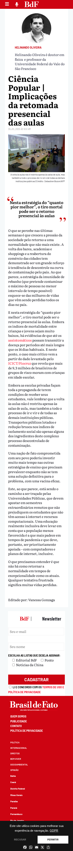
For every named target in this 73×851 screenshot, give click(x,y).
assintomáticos (20, 340)
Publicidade (18, 721)
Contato (16, 726)
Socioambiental (19, 764)
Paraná (13, 808)
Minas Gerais (16, 795)
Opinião (14, 770)
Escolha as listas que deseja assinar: (34, 655)
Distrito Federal (17, 788)
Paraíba (14, 801)
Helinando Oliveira (28, 47)
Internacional (18, 748)
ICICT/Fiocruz (19, 363)
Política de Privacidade (26, 730)
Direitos (15, 753)
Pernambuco (16, 814)
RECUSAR (20, 839)
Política (14, 742)
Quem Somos (18, 716)
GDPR (54, 830)
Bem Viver (15, 759)
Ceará (13, 782)
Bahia (13, 776)
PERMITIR (53, 839)
